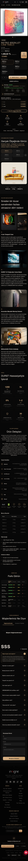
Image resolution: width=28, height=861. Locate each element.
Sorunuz (4, 747)
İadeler (16, 852)
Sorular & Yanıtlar (19, 623)
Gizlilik (8, 852)
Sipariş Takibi (14, 813)
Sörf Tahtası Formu (7, 797)
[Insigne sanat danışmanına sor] (26, 852)
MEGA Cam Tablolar (7, 795)
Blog (21, 800)
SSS (21, 791)
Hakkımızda (20, 788)
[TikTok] (17, 781)
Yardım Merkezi (14, 821)
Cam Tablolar (8, 5)
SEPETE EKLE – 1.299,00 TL (18, 77)
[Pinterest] (14, 781)
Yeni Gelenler (7, 807)
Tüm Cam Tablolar (7, 788)
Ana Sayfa (3, 5)
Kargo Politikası (14, 816)
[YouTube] (21, 781)
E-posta (4, 741)
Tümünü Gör (24, 649)
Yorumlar (21, 795)
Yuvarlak (7, 802)
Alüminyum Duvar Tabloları (7, 791)
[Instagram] (6, 781)
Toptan (20, 798)
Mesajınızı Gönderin (14, 758)
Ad (3, 736)
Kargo (20, 852)
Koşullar (12, 852)
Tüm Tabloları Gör (20, 803)
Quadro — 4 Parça (7, 800)
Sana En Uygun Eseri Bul (14, 111)
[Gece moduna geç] (25, 155)
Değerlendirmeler (8, 623)
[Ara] (17, 2)
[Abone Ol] (20, 831)
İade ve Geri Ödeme (14, 818)
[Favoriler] (15, 2)
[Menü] (26, 2)
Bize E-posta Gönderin (8, 846)
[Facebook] (10, 781)
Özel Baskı (7, 804)
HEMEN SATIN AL (14, 81)
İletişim (20, 793)
